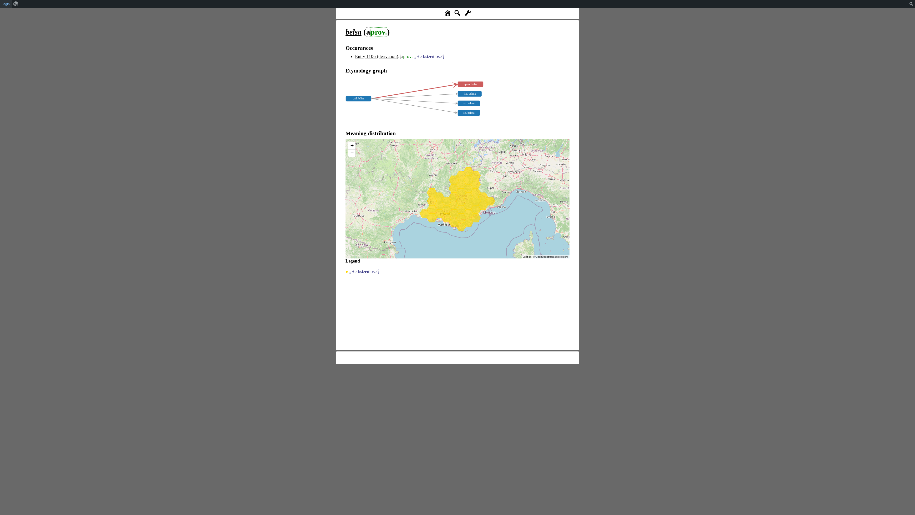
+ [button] (352, 146)
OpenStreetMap (544, 256)
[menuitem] (16, 4)
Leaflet (527, 256)
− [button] (352, 153)
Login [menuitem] (6, 4)
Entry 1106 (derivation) (376, 56)
